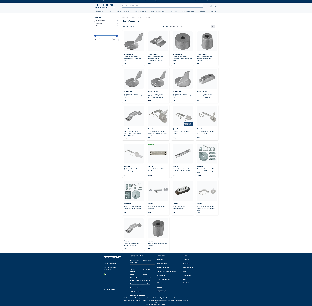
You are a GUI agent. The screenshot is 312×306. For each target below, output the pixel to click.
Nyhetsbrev (160, 283)
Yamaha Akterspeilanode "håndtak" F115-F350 (131, 244)
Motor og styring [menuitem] (140, 11)
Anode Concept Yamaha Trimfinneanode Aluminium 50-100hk (133, 58)
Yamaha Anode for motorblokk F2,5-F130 (157, 244)
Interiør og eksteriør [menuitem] (188, 11)
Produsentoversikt (111, 1)
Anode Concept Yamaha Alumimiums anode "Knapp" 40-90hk (182, 58)
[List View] (216, 26)
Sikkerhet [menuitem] (202, 11)
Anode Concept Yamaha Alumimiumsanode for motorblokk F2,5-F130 (204, 58)
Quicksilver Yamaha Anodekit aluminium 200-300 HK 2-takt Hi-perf (157, 133)
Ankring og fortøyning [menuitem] (123, 11)
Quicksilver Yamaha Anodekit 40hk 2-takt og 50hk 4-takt (133, 207)
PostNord (186, 283)
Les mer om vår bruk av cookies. (156, 305)
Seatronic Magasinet (99, 1)
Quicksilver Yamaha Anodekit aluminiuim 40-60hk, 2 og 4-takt (206, 171)
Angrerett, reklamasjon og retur (166, 271)
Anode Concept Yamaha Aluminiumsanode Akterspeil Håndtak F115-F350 (132, 133)
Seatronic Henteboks (163, 267)
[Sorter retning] (181, 26)
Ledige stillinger (161, 291)
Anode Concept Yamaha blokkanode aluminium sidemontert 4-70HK (204, 96)
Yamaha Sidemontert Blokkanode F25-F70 (179, 207)
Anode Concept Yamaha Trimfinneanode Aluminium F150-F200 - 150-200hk (156, 96)
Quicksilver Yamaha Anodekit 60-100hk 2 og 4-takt (133, 170)
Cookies (159, 287)
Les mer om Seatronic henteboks (140, 284)
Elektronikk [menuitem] (99, 11)
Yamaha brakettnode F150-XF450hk (156, 170)
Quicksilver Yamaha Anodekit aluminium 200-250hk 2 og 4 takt (206, 208)
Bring (184, 279)
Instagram (186, 263)
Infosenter (213, 1)
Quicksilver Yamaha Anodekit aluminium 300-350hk (182, 132)
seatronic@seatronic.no (137, 295)
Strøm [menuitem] (109, 11)
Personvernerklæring (163, 279)
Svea (184, 271)
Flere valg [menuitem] (213, 11)
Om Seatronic (161, 275)
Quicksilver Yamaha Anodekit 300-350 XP (157, 207)
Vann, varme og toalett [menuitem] (158, 11)
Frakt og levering (162, 263)
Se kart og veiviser (109, 289)
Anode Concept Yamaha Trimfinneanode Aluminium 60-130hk (182, 96)
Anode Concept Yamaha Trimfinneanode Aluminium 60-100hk (133, 96)
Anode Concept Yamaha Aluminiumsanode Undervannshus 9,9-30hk (156, 58)
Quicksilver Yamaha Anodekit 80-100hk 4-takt (206, 132)
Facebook (186, 259)
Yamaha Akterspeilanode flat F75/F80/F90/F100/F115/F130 (181, 170)
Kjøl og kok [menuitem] (173, 11)
